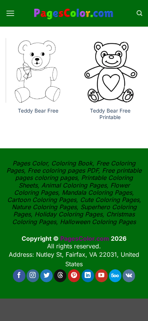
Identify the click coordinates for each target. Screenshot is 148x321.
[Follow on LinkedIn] (88, 275)
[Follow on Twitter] (46, 275)
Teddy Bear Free (38, 111)
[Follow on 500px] (115, 275)
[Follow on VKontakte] (129, 275)
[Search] (139, 13)
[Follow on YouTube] (101, 275)
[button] (10, 13)
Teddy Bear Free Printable (110, 114)
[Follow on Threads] (60, 275)
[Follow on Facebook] (19, 275)
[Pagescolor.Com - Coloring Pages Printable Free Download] (74, 13)
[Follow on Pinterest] (74, 275)
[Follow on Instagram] (33, 275)
